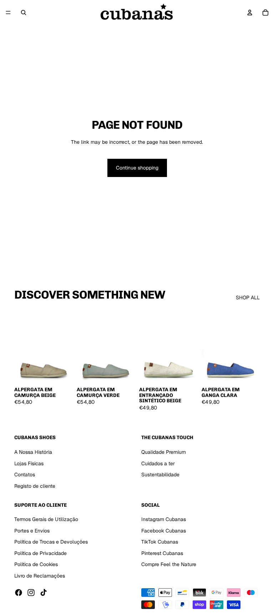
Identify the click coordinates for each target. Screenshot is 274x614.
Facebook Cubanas (163, 530)
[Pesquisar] (23, 12)
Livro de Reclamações (39, 576)
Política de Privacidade (40, 553)
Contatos (24, 474)
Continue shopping (137, 167)
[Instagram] (31, 592)
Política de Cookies (36, 564)
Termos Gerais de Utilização (46, 519)
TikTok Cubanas (159, 542)
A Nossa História (33, 452)
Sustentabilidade (160, 474)
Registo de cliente (34, 486)
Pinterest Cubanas (162, 553)
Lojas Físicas (29, 463)
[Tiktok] (43, 592)
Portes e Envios (32, 530)
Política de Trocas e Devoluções (51, 542)
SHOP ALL (248, 297)
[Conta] (250, 12)
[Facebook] (18, 592)
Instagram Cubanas (163, 519)
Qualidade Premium (163, 452)
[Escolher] (61, 371)
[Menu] (8, 12)
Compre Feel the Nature (168, 564)
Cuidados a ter (158, 463)
